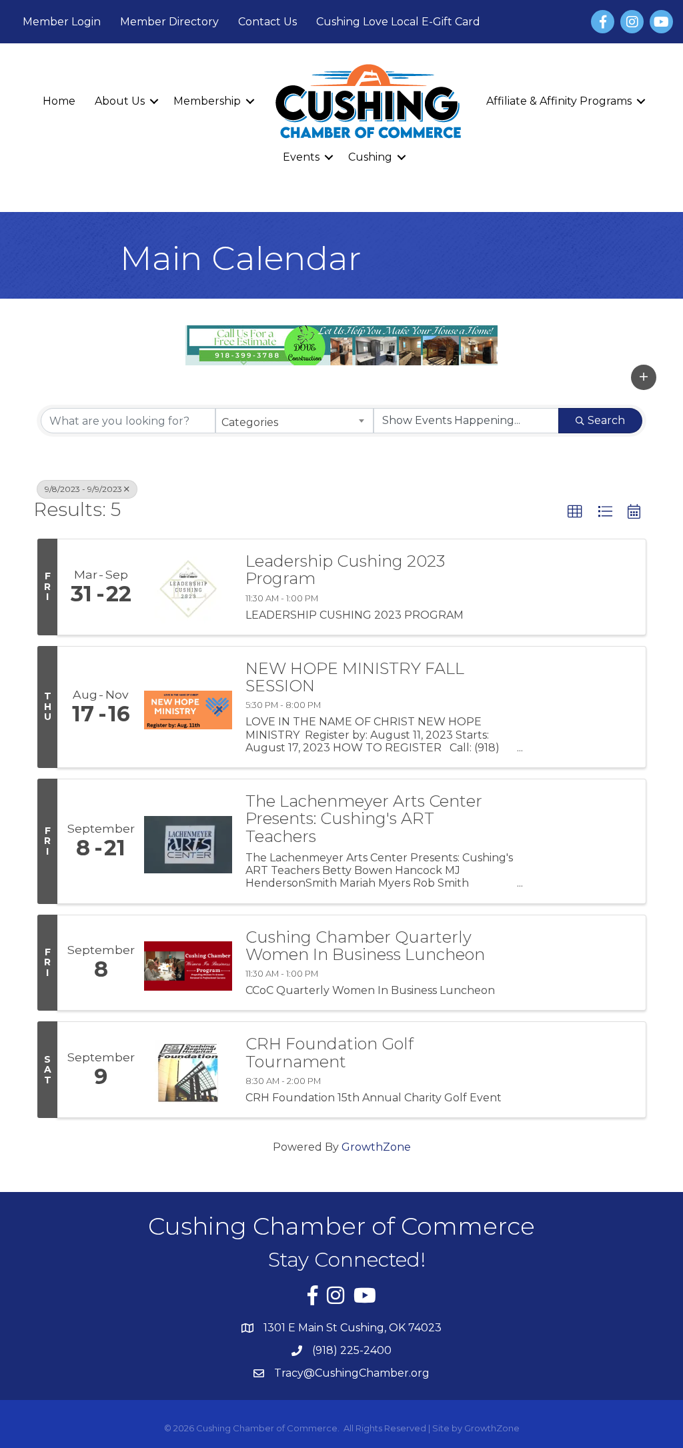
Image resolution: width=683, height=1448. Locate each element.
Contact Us (267, 21)
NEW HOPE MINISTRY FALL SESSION (354, 677)
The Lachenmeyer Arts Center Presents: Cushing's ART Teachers (363, 819)
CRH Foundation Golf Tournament (329, 1053)
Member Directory (169, 21)
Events (301, 157)
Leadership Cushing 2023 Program (345, 570)
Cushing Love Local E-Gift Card (398, 21)
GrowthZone (376, 1147)
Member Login (62, 21)
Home (59, 101)
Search (606, 420)
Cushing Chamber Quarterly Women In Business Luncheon (365, 946)
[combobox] (294, 420)
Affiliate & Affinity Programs (559, 101)
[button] (643, 377)
